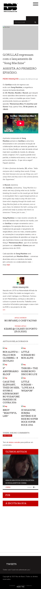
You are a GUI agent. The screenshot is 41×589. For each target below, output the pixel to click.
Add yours (7, 435)
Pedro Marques (11, 79)
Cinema (7, 487)
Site (4, 310)
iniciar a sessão (14, 442)
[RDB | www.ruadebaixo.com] (16, 7)
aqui (8, 264)
